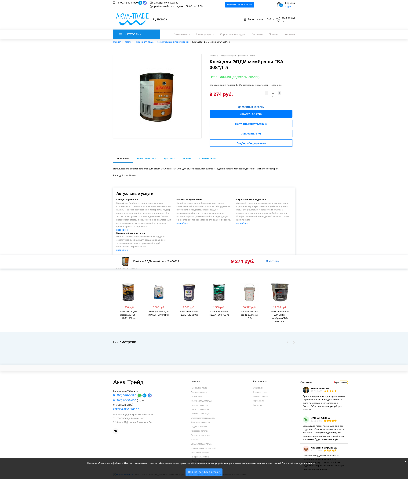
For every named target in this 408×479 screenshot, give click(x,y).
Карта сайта (258, 401)
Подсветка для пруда (200, 435)
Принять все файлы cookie (204, 472)
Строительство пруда (232, 34)
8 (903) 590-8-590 (127, 2)
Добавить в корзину (251, 107)
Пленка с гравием (199, 392)
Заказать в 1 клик (251, 114)
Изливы (194, 439)
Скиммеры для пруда (200, 414)
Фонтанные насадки (200, 452)
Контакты (289, 34)
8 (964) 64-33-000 (124, 400)
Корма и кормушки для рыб (203, 448)
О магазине (258, 388)
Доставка (257, 34)
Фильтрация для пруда (201, 401)
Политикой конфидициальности (298, 463)
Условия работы (260, 396)
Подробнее (276, 85)
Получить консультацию (239, 4)
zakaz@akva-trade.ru (166, 2)
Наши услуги (203, 34)
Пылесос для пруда (200, 409)
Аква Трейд (128, 382)
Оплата (273, 34)
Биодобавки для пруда (201, 444)
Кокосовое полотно (199, 431)
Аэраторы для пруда (200, 422)
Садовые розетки (199, 427)
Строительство (260, 392)
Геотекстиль (196, 396)
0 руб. (288, 6)
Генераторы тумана (200, 457)
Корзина (290, 3)
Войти (270, 19)
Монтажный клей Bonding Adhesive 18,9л (229, 314)
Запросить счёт (251, 133)
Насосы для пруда (199, 405)
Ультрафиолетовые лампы (203, 418)
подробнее (122, 229)
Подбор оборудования (251, 143)
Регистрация (255, 19)
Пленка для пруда (199, 388)
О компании (181, 34)
